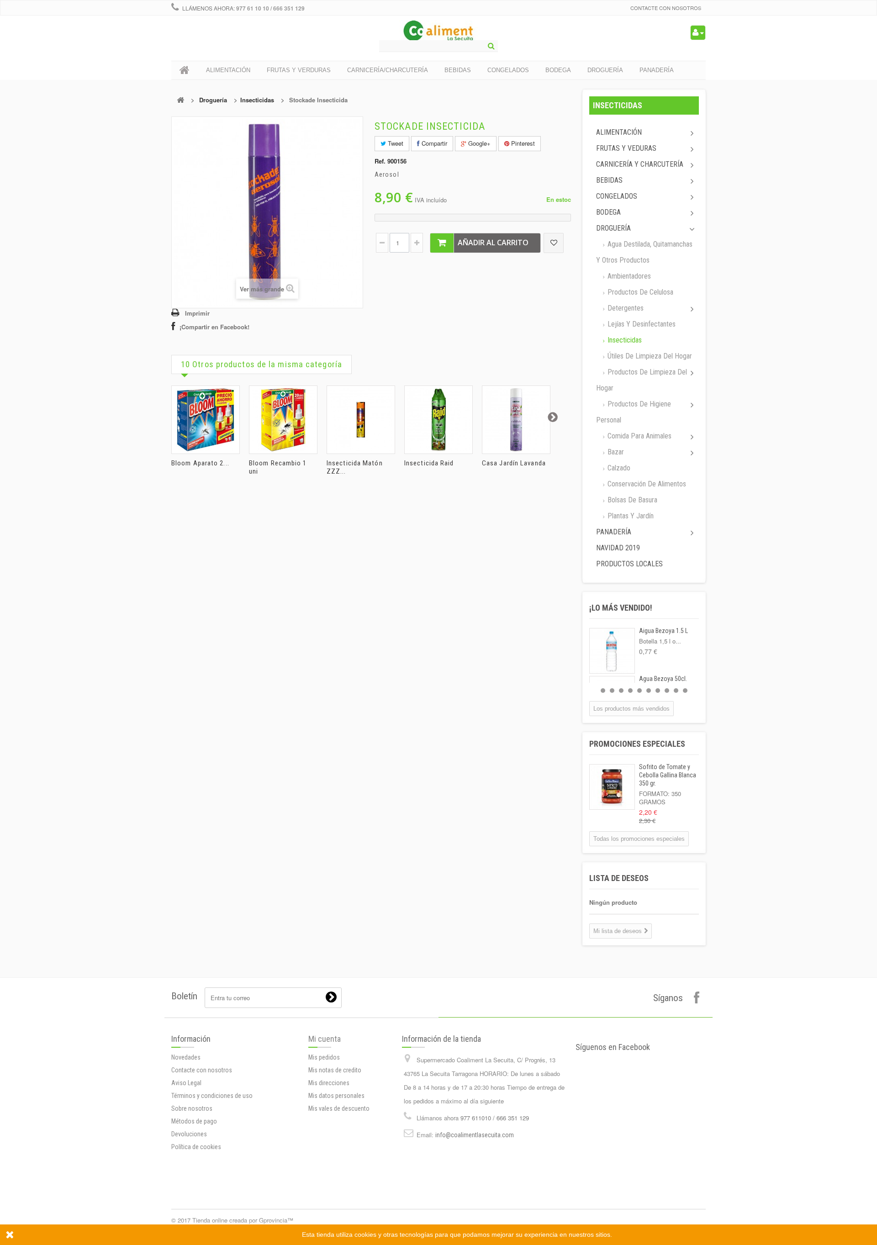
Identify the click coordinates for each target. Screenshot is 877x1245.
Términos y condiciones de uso (212, 1095)
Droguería (213, 99)
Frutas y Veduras (626, 148)
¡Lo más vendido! (620, 607)
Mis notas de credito (334, 1070)
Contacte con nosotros (665, 7)
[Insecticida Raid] (438, 419)
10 (685, 690)
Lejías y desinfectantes (641, 324)
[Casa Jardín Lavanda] (516, 419)
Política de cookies (196, 1146)
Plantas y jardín (630, 516)
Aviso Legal (186, 1083)
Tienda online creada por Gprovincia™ (242, 1220)
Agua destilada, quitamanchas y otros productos (644, 252)
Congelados (616, 196)
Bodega (608, 212)
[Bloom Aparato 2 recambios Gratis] (205, 419)
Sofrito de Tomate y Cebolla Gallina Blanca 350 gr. (667, 775)
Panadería (613, 532)
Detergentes (625, 308)
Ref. (380, 161)
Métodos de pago (194, 1121)
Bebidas (609, 180)
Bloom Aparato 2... (200, 463)
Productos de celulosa (639, 292)
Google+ (478, 143)
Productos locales (629, 563)
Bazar (615, 452)
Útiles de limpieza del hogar (649, 356)
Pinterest (522, 143)
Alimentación (619, 132)
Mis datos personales (336, 1095)
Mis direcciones (328, 1083)
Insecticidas (257, 99)
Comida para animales (638, 436)
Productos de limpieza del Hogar (641, 380)
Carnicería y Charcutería (639, 164)
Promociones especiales (637, 744)
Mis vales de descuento (339, 1108)
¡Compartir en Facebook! (214, 326)
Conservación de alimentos (646, 484)
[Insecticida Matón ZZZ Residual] (361, 419)
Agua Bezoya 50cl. (663, 678)
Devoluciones (189, 1134)
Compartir (433, 143)
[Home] (184, 70)
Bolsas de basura (631, 500)
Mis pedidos (324, 1057)
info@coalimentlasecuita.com (474, 1135)
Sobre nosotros (191, 1108)
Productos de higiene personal (633, 412)
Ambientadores (628, 276)
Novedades (186, 1057)
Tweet (394, 143)
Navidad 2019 (618, 547)
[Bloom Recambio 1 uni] (283, 419)
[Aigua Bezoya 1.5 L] (612, 651)
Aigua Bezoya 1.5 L (663, 630)
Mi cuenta (324, 1039)
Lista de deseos (619, 878)
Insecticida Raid (429, 463)
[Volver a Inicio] (180, 100)
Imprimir (197, 313)
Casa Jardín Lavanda (514, 463)
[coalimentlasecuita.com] (439, 32)
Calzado (618, 468)
